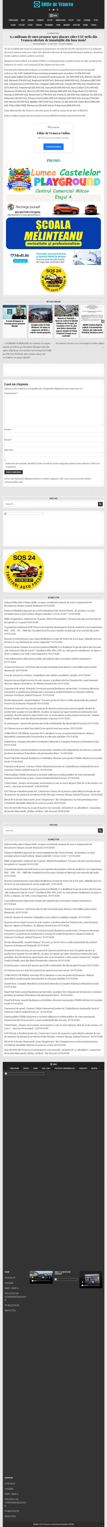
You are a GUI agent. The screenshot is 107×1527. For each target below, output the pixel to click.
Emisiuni (31, 20)
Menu (55, 15)
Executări (76, 25)
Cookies (93, 25)
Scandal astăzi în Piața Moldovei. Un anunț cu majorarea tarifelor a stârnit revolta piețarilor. (40, 329)
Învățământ (49, 25)
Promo (85, 25)
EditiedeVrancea (40, 44)
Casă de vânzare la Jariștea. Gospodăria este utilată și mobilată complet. (41, 675)
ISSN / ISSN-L (46, 1068)
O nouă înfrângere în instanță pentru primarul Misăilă (14, 323)
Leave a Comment (67, 44)
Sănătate (39, 25)
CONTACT (26, 1068)
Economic (87, 20)
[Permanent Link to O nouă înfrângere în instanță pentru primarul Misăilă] (15, 312)
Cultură (22, 25)
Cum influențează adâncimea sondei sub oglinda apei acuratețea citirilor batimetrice (47, 659)
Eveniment (40, 20)
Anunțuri (66, 25)
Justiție (49, 20)
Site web (8, 450)
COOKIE (35, 1068)
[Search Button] (57, 10)
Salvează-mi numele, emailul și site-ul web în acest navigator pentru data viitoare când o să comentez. (53, 465)
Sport (96, 20)
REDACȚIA (94, 1068)
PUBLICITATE (83, 1068)
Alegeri (13, 25)
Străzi (30, 25)
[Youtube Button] (53, 10)
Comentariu (11, 393)
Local (79, 20)
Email (8, 440)
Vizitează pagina (53, 147)
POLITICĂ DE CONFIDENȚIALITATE (65, 1068)
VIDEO (23, 20)
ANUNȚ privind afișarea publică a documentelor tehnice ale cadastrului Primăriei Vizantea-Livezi (92, 329)
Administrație (60, 20)
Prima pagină (13, 20)
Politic (71, 20)
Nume (8, 429)
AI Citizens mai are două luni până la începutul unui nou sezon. (37, 728)
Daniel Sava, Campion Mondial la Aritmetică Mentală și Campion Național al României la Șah (51, 742)
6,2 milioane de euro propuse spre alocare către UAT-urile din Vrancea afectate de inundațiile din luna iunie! (53, 38)
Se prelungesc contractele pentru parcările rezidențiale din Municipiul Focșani (45, 723)
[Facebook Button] (49, 10)
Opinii (58, 25)
